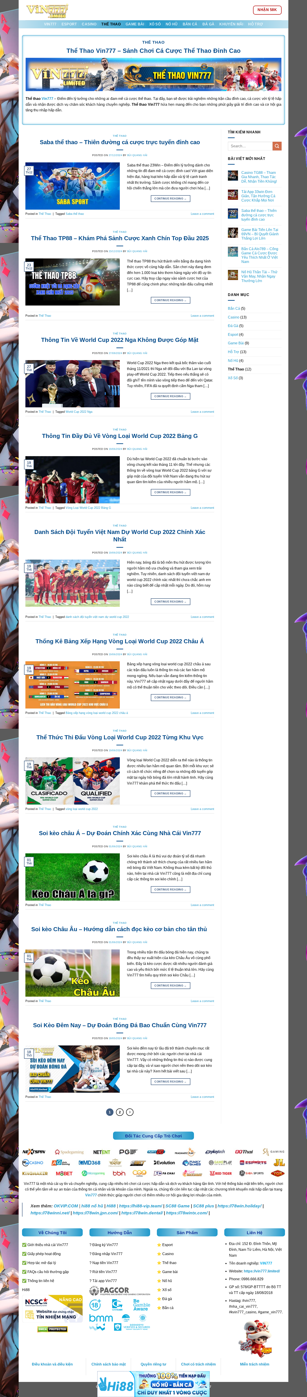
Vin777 (50, 24)
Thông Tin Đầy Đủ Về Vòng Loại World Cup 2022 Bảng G (120, 436)
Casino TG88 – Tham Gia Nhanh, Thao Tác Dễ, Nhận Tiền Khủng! (259, 177)
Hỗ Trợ (255, 24)
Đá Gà (208, 24)
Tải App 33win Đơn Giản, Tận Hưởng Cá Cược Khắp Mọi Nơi (258, 196)
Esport (69, 24)
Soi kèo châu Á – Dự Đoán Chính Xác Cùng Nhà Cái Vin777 (120, 833)
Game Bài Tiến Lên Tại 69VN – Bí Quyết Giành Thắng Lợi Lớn (260, 234)
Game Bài (135, 24)
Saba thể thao (75, 213)
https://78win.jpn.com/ (95, 1213)
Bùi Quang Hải (137, 155)
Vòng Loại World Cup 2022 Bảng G (88, 507)
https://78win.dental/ (142, 1213)
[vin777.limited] (47, 10)
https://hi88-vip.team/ (140, 1206)
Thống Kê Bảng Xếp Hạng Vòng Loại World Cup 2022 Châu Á (120, 641)
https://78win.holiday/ (239, 1206)
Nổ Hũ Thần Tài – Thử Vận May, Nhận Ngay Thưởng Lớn (259, 276)
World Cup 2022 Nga (79, 411)
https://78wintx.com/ (186, 1213)
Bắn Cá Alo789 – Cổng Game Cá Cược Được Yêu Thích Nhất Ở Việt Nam (259, 255)
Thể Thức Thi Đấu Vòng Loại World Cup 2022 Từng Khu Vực (119, 737)
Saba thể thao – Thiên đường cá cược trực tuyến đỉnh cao (120, 142)
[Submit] (277, 146)
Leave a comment (202, 213)
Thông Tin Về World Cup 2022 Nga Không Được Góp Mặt (119, 340)
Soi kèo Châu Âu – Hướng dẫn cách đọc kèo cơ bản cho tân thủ (120, 929)
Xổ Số (155, 24)
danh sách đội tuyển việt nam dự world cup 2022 (97, 617)
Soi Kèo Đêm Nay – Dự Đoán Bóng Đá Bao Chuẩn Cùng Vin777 (120, 1025)
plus (209, 1206)
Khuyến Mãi (231, 24)
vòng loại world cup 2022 (82, 809)
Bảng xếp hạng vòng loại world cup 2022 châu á (97, 713)
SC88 (170, 1206)
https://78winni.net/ (50, 1213)
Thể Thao (111, 24)
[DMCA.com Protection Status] (52, 1329)
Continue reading (170, 198)
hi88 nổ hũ (92, 1206)
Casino (89, 24)
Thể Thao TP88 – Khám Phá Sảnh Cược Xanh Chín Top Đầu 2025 (120, 238)
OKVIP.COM (66, 1206)
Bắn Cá (190, 24)
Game (183, 1206)
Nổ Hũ (172, 24)
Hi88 (111, 1206)
